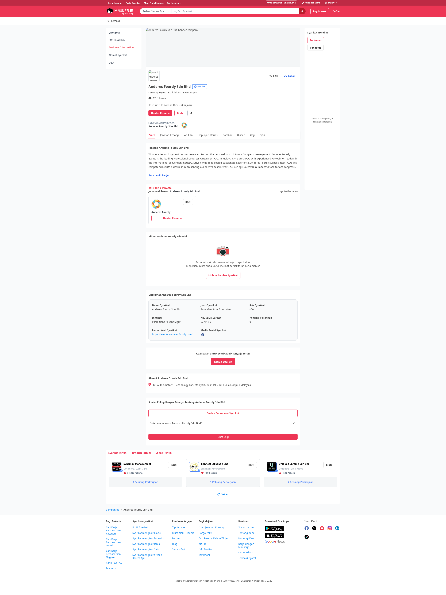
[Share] (190, 113)
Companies (112, 509)
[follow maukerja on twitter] (314, 528)
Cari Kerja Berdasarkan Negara (113, 554)
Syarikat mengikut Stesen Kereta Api (147, 556)
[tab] (223, 413)
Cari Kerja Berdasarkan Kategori (113, 530)
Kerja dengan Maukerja (246, 545)
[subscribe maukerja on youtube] (322, 528)
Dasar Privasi (245, 552)
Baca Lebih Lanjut (159, 175)
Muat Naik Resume (183, 533)
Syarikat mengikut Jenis (146, 544)
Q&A (111, 62)
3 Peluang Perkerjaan (145, 482)
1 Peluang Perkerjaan (223, 482)
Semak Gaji (178, 549)
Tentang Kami (246, 533)
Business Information (121, 47)
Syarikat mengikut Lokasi (146, 533)
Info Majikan (206, 549)
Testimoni (111, 568)
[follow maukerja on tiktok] (307, 537)
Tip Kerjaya (178, 527)
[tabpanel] (223, 429)
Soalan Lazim (246, 527)
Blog (174, 544)
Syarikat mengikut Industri (148, 538)
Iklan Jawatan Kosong (211, 527)
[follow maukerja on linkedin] (337, 528)
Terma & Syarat (247, 558)
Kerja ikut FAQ (114, 562)
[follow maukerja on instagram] (330, 528)
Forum (176, 538)
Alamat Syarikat (118, 55)
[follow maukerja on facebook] (307, 528)
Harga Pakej (206, 533)
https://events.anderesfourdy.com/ (172, 334)
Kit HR (202, 544)
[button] (223, 423)
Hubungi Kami (246, 538)
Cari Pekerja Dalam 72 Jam (214, 538)
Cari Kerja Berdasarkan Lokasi (113, 542)
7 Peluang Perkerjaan (300, 482)
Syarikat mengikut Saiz (145, 549)
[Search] (302, 11)
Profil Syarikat (117, 39)
